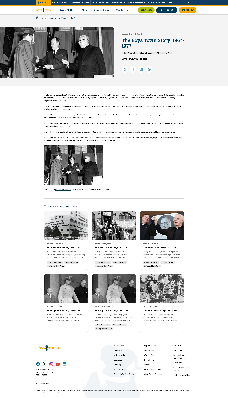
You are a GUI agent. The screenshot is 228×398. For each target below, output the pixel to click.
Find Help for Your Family (124, 374)
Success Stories (120, 369)
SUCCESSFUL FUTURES (80, 2)
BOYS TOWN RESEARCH (136, 2)
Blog (44, 18)
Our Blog (117, 364)
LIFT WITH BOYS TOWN (100, 2)
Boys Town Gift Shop (152, 369)
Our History (118, 350)
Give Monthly (188, 10)
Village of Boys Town (163, 53)
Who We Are (119, 345)
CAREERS (171, 2)
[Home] (37, 18)
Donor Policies (178, 362)
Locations (118, 360)
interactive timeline (63, 189)
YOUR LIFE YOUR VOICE (156, 2)
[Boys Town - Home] (44, 10)
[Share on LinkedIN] (141, 69)
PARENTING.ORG (118, 2)
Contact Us (176, 345)
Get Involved (149, 350)
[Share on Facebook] (125, 69)
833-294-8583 (169, 10)
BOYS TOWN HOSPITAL (60, 2)
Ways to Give (149, 355)
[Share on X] (133, 69)
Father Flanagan (146, 53)
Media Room (149, 360)
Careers (147, 364)
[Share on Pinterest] (149, 69)
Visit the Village (120, 355)
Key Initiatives (150, 345)
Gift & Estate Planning (153, 374)
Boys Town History (130, 53)
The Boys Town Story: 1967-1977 (62, 18)
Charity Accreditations (181, 375)
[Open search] (189, 2)
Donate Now (146, 10)
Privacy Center (178, 350)
